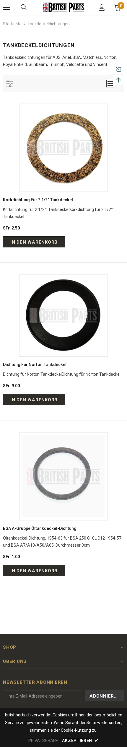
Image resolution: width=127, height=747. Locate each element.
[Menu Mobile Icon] (6, 7)
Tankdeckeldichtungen (48, 23)
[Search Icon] (24, 7)
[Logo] (63, 7)
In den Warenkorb (34, 242)
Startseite (12, 23)
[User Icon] (102, 7)
